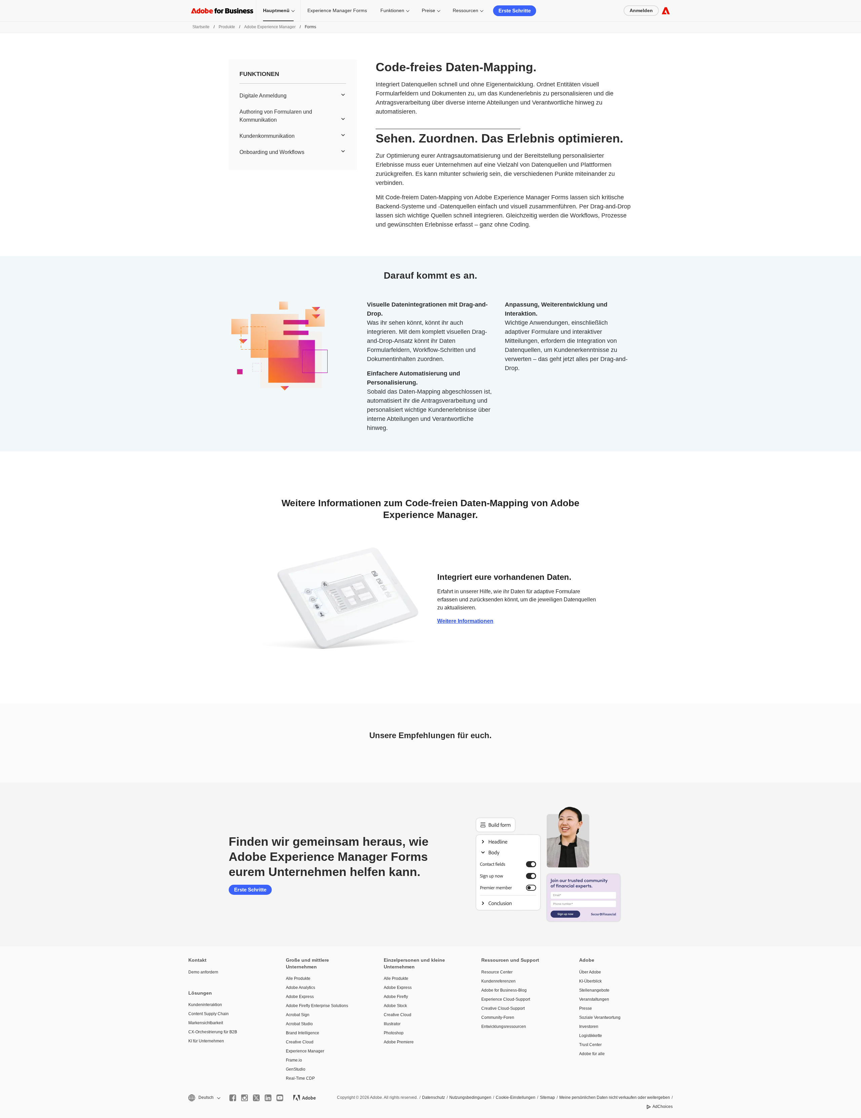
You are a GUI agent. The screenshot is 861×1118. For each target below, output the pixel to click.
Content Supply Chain (208, 1013)
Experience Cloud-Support (505, 999)
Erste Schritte (514, 10)
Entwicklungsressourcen (503, 1026)
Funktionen (392, 10)
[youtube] (279, 1097)
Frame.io (294, 1060)
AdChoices (662, 1106)
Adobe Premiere (399, 1042)
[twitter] (256, 1097)
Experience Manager (305, 1051)
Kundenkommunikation (267, 136)
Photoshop (394, 1033)
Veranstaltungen (594, 999)
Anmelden (641, 10)
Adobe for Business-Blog (504, 990)
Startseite (201, 27)
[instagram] (244, 1097)
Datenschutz (433, 1097)
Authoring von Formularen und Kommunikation (275, 116)
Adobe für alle (592, 1053)
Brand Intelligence (302, 1033)
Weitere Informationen (465, 621)
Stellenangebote (594, 990)
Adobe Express (300, 996)
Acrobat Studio (299, 1024)
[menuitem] (292, 96)
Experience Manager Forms (337, 10)
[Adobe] (666, 10)
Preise (428, 10)
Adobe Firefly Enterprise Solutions (317, 1005)
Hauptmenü (276, 10)
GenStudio (295, 1069)
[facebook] (232, 1097)
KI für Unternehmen (206, 1041)
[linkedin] (268, 1097)
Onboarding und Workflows (271, 152)
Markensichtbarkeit (205, 1023)
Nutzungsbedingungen (470, 1097)
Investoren (588, 1026)
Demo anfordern (203, 972)
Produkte (227, 27)
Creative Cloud (299, 1042)
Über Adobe (590, 972)
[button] (203, 1097)
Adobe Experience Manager (270, 27)
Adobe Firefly (396, 996)
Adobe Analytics (300, 987)
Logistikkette (590, 1035)
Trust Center (590, 1044)
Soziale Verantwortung (600, 1017)
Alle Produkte (298, 978)
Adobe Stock (395, 1005)
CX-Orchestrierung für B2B (212, 1032)
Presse (585, 1008)
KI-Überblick (590, 981)
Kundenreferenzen (498, 981)
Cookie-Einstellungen (515, 1097)
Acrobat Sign (297, 1014)
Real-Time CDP (300, 1078)
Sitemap (547, 1097)
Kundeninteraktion (205, 1004)
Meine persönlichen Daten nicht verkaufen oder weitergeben (614, 1097)
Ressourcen (465, 10)
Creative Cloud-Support (503, 1008)
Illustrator (392, 1024)
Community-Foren (497, 1017)
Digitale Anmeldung (263, 95)
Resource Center (497, 972)
